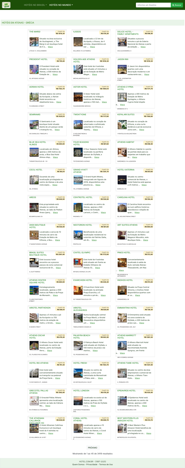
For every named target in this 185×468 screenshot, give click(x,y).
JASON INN (122, 59)
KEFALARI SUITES (125, 114)
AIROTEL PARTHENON (39, 307)
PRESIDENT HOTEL (38, 59)
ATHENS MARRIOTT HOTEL (126, 336)
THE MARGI (34, 31)
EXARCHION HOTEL (82, 280)
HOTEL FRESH (80, 363)
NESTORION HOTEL (82, 225)
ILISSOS (77, 31)
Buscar (177, 5)
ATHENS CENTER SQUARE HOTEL (37, 281)
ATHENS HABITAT (125, 142)
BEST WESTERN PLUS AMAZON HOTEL (127, 419)
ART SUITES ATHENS (127, 225)
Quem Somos (78, 464)
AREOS (32, 197)
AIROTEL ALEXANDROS (80, 308)
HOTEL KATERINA (125, 169)
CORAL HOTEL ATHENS (80, 419)
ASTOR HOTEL (80, 87)
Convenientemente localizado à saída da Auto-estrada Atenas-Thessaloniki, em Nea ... (131, 264)
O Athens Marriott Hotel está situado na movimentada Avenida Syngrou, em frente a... (132, 347)
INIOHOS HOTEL (125, 280)
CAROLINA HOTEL (126, 197)
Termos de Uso (106, 464)
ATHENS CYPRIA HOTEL (125, 88)
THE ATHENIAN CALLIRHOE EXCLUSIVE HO (36, 420)
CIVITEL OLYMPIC (81, 252)
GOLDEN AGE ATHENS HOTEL (84, 60)
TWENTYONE (79, 114)
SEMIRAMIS (34, 114)
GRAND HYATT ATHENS (80, 170)
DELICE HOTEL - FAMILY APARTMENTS (127, 32)
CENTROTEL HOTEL (82, 197)
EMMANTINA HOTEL (127, 307)
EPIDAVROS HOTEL (126, 390)
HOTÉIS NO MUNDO (60, 5)
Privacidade (91, 464)
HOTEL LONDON (81, 390)
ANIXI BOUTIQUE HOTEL (37, 226)
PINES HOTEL (123, 252)
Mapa (50, 47)
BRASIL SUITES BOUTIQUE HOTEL (38, 253)
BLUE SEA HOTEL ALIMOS (37, 143)
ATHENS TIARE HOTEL (128, 363)
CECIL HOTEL (35, 169)
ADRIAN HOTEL (36, 87)
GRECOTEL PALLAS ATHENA (38, 391)
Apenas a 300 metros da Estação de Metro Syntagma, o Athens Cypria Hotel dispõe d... (132, 99)
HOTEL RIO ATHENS (38, 363)
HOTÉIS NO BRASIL (34, 5)
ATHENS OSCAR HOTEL (37, 336)
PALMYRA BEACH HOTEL (81, 336)
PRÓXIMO (92, 447)
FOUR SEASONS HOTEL (81, 143)
